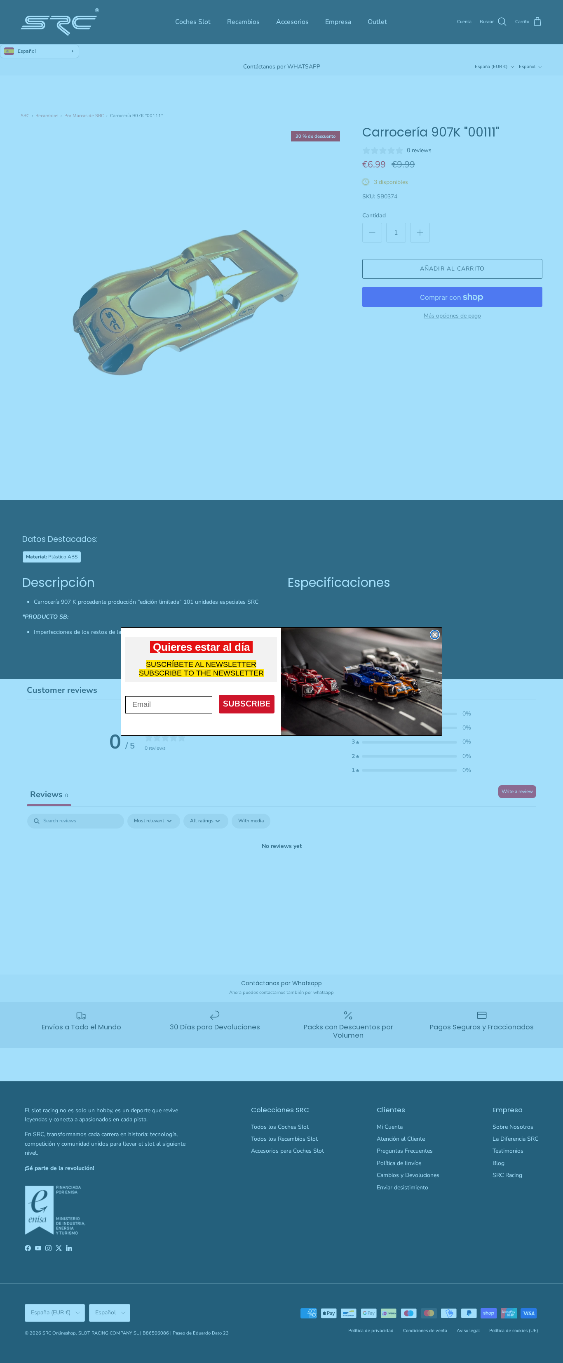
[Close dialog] (435, 635)
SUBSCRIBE (246, 703)
